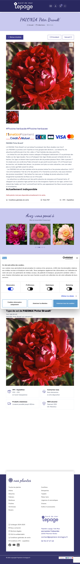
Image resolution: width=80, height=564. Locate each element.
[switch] (30, 288)
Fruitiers (11, 503)
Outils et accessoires (48, 507)
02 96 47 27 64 (47, 541)
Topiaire (43, 494)
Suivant (67, 37)
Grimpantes (45, 490)
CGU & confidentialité (17, 534)
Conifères (44, 487)
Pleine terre (45, 497)
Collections (41, 25)
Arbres (10, 490)
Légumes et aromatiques (49, 500)
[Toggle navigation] (65, 6)
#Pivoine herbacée (16, 128)
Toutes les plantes (14, 487)
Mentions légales (15, 531)
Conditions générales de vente (18, 200)
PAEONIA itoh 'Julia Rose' (40, 233)
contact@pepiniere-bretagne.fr (54, 537)
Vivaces (43, 503)
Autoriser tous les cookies (65, 303)
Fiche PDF (46, 200)
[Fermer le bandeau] (77, 258)
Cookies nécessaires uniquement (15, 303)
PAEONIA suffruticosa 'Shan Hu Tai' (63, 233)
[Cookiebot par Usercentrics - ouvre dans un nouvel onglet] (64, 258)
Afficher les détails (67, 296)
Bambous (11, 500)
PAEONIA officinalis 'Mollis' (17, 233)
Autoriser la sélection (40, 303)
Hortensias (12, 507)
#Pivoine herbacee (37, 128)
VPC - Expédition (68, 200)
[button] (55, 6)
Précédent (55, 37)
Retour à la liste (15, 37)
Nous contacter (15, 528)
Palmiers (11, 497)
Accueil (30, 25)
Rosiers (10, 510)
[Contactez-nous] (50, 6)
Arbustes (11, 494)
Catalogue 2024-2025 (17, 524)
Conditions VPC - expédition (19, 541)
